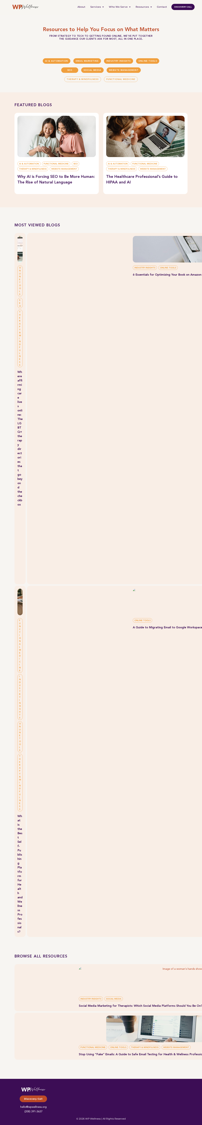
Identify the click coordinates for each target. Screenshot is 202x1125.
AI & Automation (56, 61)
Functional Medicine (120, 79)
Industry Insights (118, 61)
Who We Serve (118, 6)
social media (92, 70)
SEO (69, 70)
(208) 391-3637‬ (33, 1111)
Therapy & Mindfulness (82, 79)
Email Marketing (87, 61)
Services (95, 6)
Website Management (123, 70)
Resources (142, 6)
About (81, 6)
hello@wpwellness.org (33, 1107)
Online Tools (147, 61)
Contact (162, 6)
